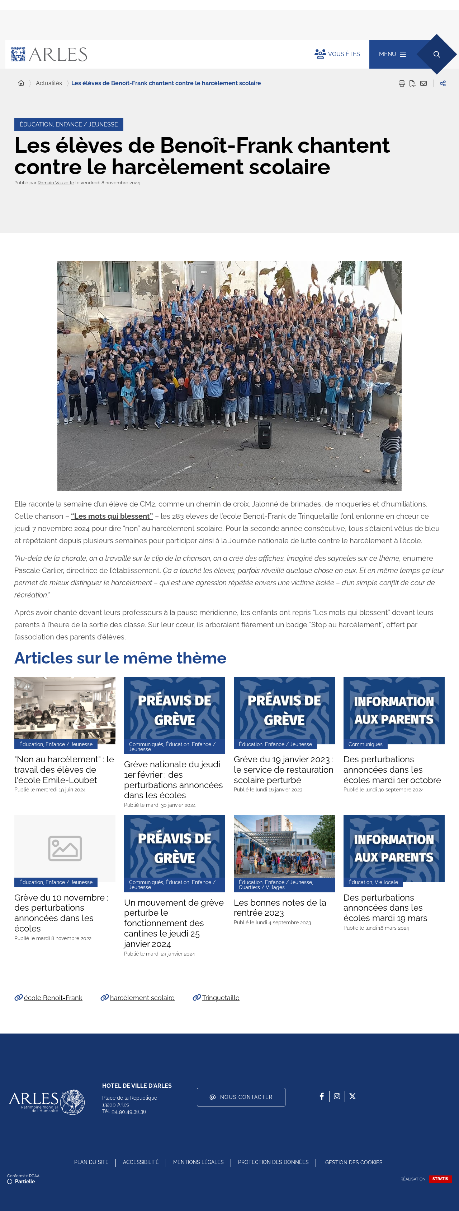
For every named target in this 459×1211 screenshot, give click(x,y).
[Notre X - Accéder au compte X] (352, 1096)
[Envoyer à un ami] (423, 83)
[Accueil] (21, 83)
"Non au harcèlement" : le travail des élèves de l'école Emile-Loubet (64, 769)
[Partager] (442, 83)
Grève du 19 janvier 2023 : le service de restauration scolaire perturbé (284, 769)
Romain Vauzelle (56, 182)
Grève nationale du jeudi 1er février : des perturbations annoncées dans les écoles (173, 779)
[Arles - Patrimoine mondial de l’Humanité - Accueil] (46, 1102)
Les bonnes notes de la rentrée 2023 (280, 908)
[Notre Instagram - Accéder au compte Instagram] (337, 1096)
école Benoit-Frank (53, 998)
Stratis (440, 1179)
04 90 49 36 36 (129, 1111)
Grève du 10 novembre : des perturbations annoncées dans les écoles (61, 913)
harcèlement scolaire (142, 998)
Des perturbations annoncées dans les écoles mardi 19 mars (385, 908)
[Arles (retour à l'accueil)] (152, 54)
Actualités (49, 83)
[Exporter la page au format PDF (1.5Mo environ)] (412, 83)
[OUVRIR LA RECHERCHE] (436, 54)
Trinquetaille (221, 998)
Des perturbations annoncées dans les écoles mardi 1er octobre (392, 769)
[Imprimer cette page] (402, 83)
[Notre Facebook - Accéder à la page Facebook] (321, 1096)
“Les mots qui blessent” (112, 516)
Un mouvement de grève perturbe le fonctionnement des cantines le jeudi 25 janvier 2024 (174, 923)
